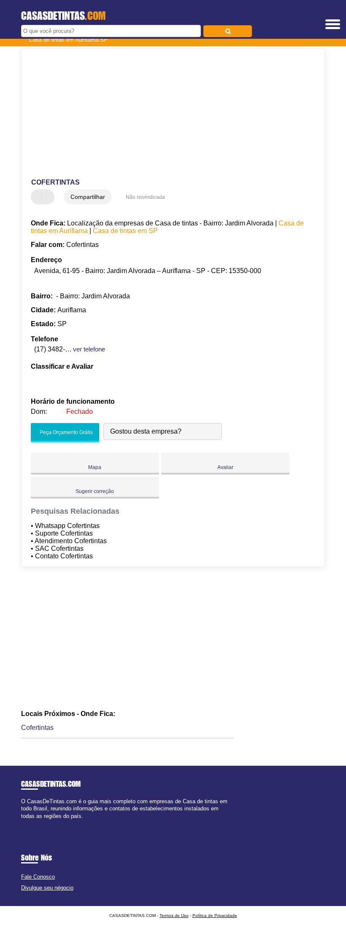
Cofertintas (37, 727)
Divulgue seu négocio (47, 888)
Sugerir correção (95, 491)
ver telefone (89, 349)
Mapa (94, 467)
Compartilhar (87, 196)
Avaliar (225, 467)
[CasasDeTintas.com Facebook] (23, 823)
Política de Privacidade (214, 915)
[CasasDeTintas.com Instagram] (30, 823)
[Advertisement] (166, 114)
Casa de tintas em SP (125, 230)
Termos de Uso (174, 915)
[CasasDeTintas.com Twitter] (27, 823)
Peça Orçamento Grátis (65, 433)
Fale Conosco (38, 877)
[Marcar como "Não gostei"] (49, 196)
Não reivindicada (145, 197)
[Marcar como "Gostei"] (38, 196)
